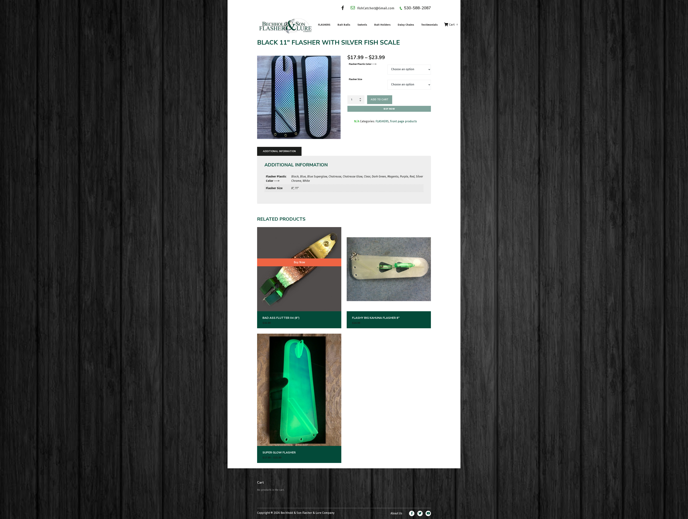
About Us (396, 513)
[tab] (279, 151)
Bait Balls (344, 24)
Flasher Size (355, 79)
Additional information (279, 151)
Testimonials (429, 24)
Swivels (362, 24)
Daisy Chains (406, 24)
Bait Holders (382, 24)
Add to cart (379, 99)
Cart (453, 24)
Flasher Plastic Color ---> (362, 64)
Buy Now (389, 108)
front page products (403, 121)
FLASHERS (324, 24)
